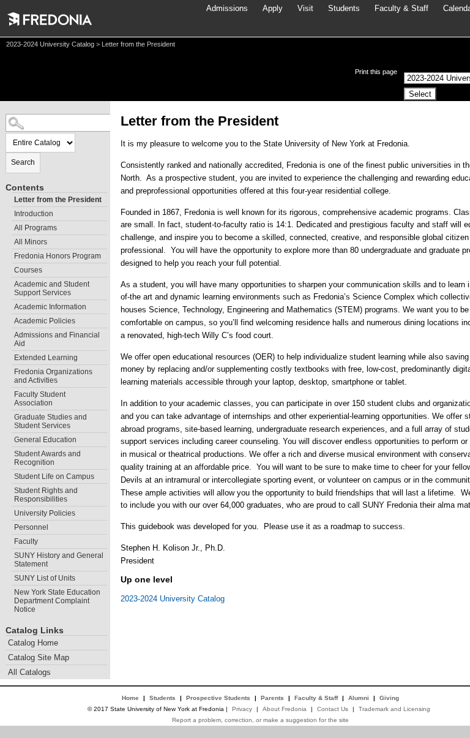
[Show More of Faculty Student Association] (9, 393)
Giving (389, 698)
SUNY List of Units (44, 578)
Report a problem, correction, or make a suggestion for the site (260, 720)
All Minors (30, 242)
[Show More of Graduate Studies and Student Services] (9, 415)
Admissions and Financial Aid (57, 339)
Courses (28, 270)
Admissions (227, 8)
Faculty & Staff (401, 8)
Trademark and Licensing (394, 709)
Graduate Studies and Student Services (50, 421)
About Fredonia (285, 709)
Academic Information (50, 307)
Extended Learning (46, 357)
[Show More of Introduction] (9, 212)
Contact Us (332, 709)
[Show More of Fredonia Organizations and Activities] (9, 370)
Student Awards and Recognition (47, 458)
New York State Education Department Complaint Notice (57, 601)
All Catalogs (29, 672)
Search (23, 162)
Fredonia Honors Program (57, 256)
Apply (273, 8)
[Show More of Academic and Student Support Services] (9, 282)
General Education (45, 439)
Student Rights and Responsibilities (46, 494)
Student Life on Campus (54, 476)
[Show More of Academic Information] (9, 305)
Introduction (33, 213)
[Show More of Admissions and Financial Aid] (9, 333)
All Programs (35, 228)
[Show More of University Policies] (9, 511)
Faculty (26, 541)
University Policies (44, 513)
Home (130, 698)
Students (344, 8)
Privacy (242, 709)
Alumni (358, 698)
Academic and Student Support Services (51, 288)
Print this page (376, 71)
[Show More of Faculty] (9, 540)
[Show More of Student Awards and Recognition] (9, 452)
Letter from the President (58, 199)
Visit (305, 8)
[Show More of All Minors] (9, 240)
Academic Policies (44, 321)
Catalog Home (33, 642)
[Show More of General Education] (9, 438)
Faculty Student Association (39, 398)
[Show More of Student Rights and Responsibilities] (9, 489)
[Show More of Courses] (9, 268)
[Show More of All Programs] (9, 226)
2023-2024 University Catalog (50, 44)
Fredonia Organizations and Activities (53, 376)
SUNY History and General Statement (58, 559)
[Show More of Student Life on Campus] (9, 475)
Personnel (31, 527)
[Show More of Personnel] (9, 526)
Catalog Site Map (38, 657)
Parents (272, 698)
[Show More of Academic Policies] (9, 319)
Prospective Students (218, 698)
